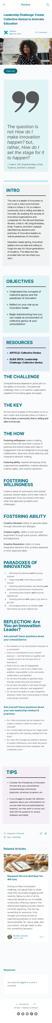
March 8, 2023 (15, 34)
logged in (23, 982)
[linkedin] (27, 1013)
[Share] (45, 834)
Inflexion (12, 31)
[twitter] (31, 1013)
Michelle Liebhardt (20, 936)
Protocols (20, 833)
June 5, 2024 (18, 938)
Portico (25, 4)
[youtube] (35, 1013)
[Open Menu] (3, 4)
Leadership (16, 837)
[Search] (47, 4)
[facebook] (22, 1013)
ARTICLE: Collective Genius (25, 352)
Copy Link (10, 71)
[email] (18, 1013)
